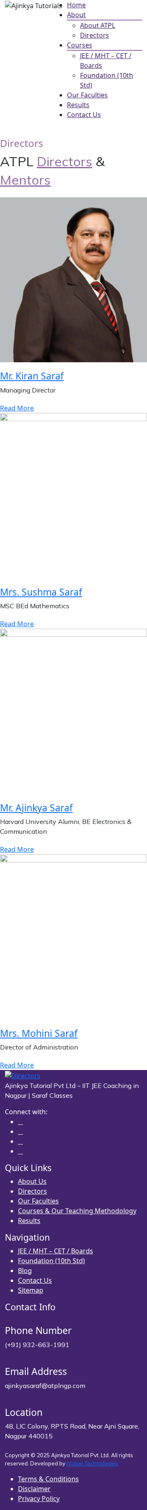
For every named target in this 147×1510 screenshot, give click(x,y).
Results (78, 104)
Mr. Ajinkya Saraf (36, 807)
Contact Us (84, 114)
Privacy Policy (39, 1498)
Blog (25, 1270)
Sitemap (30, 1290)
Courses (79, 45)
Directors (94, 35)
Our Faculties (87, 94)
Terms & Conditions (48, 1478)
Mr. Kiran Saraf (32, 375)
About (76, 14)
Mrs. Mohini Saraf (39, 1033)
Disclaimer (34, 1488)
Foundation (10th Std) (51, 1260)
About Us (32, 1181)
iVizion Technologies (92, 1463)
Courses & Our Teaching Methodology (77, 1210)
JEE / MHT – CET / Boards (55, 1250)
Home (76, 4)
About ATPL (97, 25)
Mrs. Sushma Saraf (41, 591)
